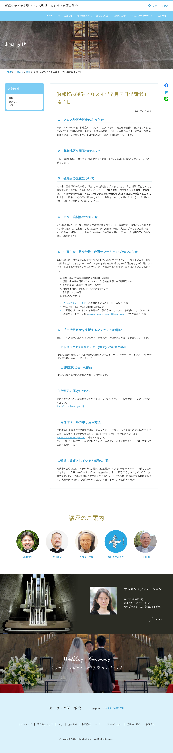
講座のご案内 (120, 16)
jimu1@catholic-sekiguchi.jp (71, 406)
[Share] (166, 85)
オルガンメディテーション (142, 16)
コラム (12, 105)
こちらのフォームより (74, 303)
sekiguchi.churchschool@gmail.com (106, 314)
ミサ (58, 16)
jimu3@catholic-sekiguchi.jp (71, 437)
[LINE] (166, 99)
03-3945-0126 (113, 708)
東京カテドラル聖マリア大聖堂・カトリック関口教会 (41, 5)
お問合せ (162, 16)
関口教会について (84, 16)
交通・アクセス (160, 6)
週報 (28, 72)
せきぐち (13, 101)
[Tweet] (166, 92)
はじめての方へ (103, 16)
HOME (49, 16)
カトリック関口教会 (65, 708)
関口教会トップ (45, 724)
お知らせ (68, 16)
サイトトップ (25, 724)
